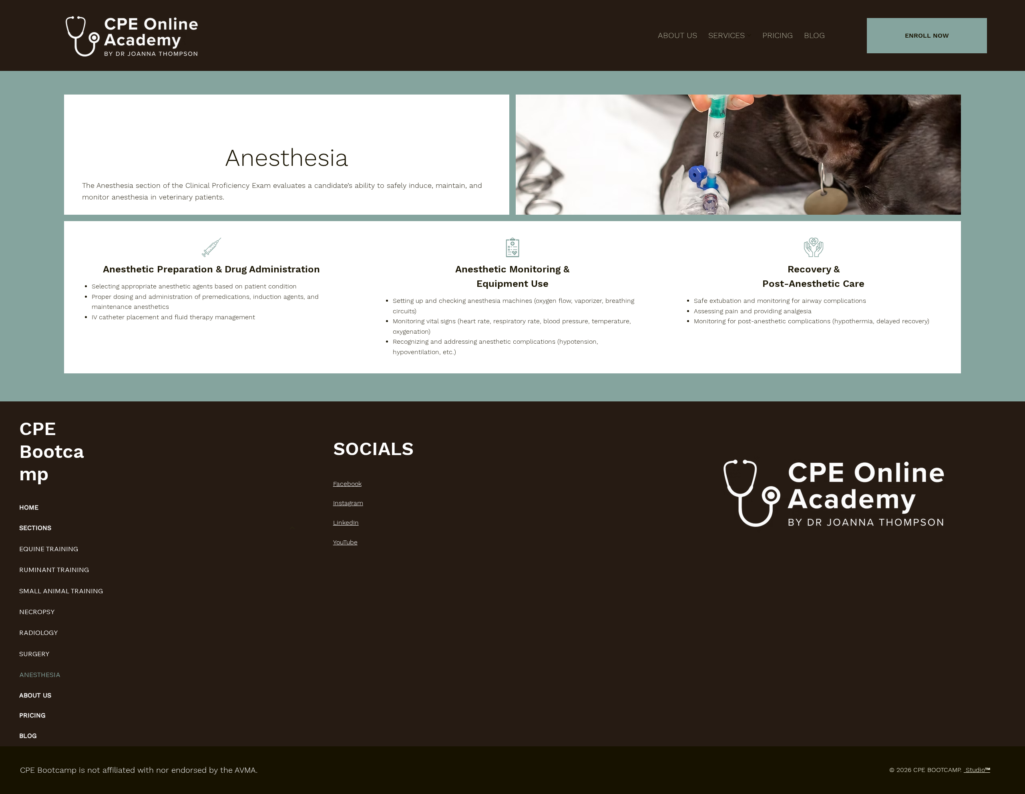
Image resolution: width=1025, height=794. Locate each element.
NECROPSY (37, 612)
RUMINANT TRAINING (54, 570)
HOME (28, 507)
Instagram (348, 503)
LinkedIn (346, 522)
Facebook (347, 484)
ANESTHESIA (39, 675)
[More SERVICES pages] (749, 35)
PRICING (32, 715)
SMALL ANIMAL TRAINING (61, 591)
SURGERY (34, 654)
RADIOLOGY (38, 633)
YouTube (345, 542)
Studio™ (977, 770)
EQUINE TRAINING (48, 549)
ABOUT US (35, 695)
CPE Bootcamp (51, 451)
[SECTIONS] (293, 528)
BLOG (28, 736)
